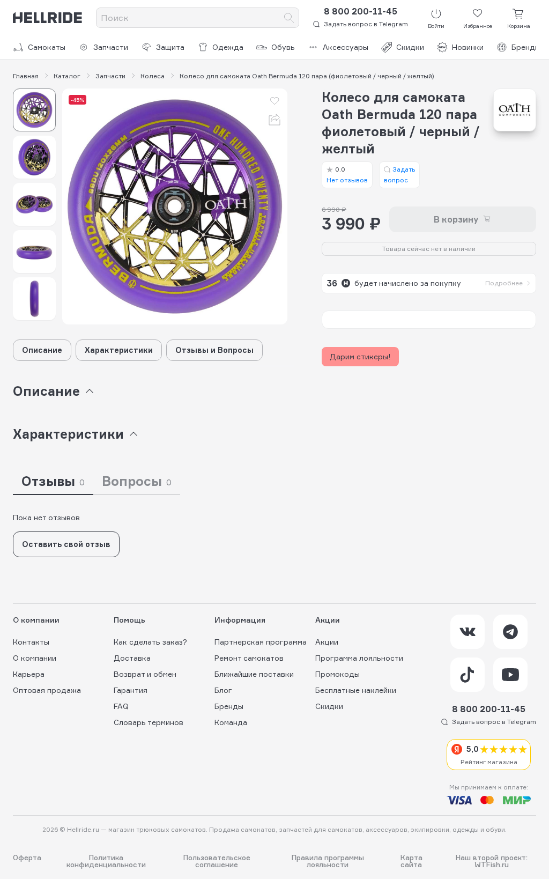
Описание (42, 349)
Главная (26, 76)
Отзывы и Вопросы (214, 349)
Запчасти (110, 46)
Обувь (283, 46)
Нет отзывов (347, 174)
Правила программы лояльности (328, 861)
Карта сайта (411, 861)
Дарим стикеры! (360, 356)
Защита (170, 46)
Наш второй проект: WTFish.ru (492, 861)
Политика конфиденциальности (106, 861)
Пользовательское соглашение (216, 861)
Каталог (67, 76)
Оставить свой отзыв (66, 544)
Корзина (518, 26)
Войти (436, 26)
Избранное (477, 26)
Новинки (468, 46)
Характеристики (119, 349)
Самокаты (46, 46)
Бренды (525, 46)
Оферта (27, 858)
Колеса (152, 76)
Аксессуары (345, 46)
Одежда (227, 46)
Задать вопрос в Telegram (366, 24)
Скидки (410, 46)
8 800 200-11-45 (360, 11)
